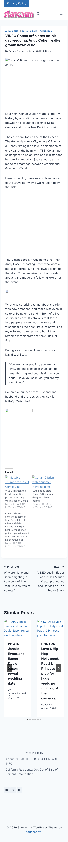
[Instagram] (19, 790)
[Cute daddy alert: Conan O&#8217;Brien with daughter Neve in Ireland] (44, 482)
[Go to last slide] (9, 668)
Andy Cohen (12, 31)
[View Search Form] (38, 14)
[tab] (27, 719)
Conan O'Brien (30, 31)
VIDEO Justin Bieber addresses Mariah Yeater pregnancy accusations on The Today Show (50, 579)
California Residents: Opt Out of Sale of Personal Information (32, 772)
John (47, 704)
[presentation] (17, 628)
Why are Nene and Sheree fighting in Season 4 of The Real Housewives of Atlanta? (17, 579)
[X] (13, 790)
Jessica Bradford (17, 693)
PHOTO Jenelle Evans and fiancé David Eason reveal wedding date (16, 663)
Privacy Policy (16, 3)
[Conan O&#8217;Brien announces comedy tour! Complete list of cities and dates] (18, 530)
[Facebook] (7, 790)
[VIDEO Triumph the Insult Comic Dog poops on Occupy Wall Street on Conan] (17, 482)
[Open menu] (61, 13)
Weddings (46, 31)
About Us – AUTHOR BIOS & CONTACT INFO (32, 761)
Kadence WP (34, 832)
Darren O (13, 51)
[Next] (58, 668)
